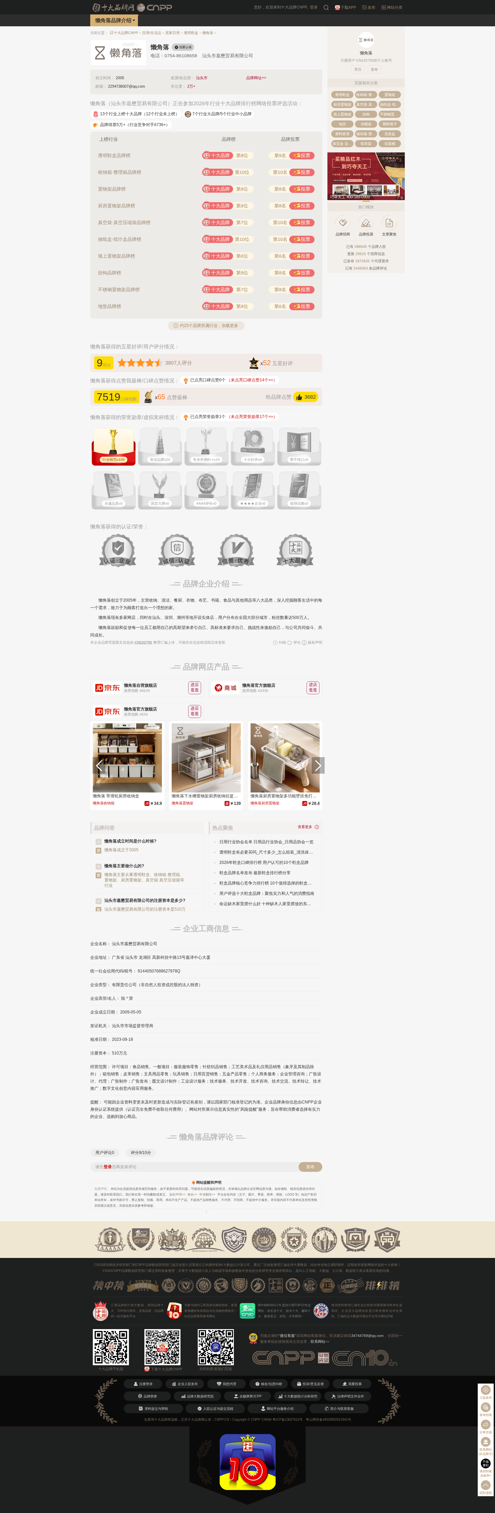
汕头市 (202, 78)
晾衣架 (366, 144)
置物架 (389, 95)
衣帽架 (366, 124)
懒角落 (207, 33)
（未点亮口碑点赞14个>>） (252, 380)
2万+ (191, 86)
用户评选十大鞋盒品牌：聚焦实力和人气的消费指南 (266, 893)
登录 (314, 7)
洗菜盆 (389, 134)
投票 (305, 155)
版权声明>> (177, 1194)
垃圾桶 (389, 144)
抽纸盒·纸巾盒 (390, 104)
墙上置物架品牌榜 (116, 256)
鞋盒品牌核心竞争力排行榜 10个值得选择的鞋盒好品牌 (266, 883)
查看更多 (306, 826)
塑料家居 (342, 134)
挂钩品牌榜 (109, 272)
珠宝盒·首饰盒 (343, 144)
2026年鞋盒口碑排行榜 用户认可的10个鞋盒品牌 (264, 862)
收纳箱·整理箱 (366, 95)
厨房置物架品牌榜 (116, 205)
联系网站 (320, 1341)
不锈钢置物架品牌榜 (119, 289)
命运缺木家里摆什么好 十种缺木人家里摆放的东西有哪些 (266, 904)
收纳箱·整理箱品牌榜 (119, 172)
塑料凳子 (390, 124)
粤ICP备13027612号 (288, 1419)
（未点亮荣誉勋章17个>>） (252, 416)
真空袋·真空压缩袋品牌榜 (124, 222)
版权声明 (314, 642)
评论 (296, 642)
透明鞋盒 (191, 33)
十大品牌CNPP (126, 33)
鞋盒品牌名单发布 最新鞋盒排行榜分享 (255, 873)
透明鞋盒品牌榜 (114, 155)
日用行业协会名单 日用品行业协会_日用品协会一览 (266, 842)
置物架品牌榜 (112, 189)
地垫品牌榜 (109, 306)
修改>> (192, 1194)
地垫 (342, 124)
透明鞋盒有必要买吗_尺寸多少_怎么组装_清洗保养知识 (266, 852)
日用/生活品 (151, 33)
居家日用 (172, 33)
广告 (400, 198)
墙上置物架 (342, 114)
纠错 (282, 642)
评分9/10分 (141, 1152)
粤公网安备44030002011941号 (328, 1419)
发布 (310, 1167)
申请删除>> (207, 1194)
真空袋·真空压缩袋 (366, 104)
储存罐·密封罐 (366, 134)
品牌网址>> (256, 78)
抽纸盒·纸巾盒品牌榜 (119, 239)
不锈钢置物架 (390, 114)
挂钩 (366, 114)
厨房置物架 (342, 104)
